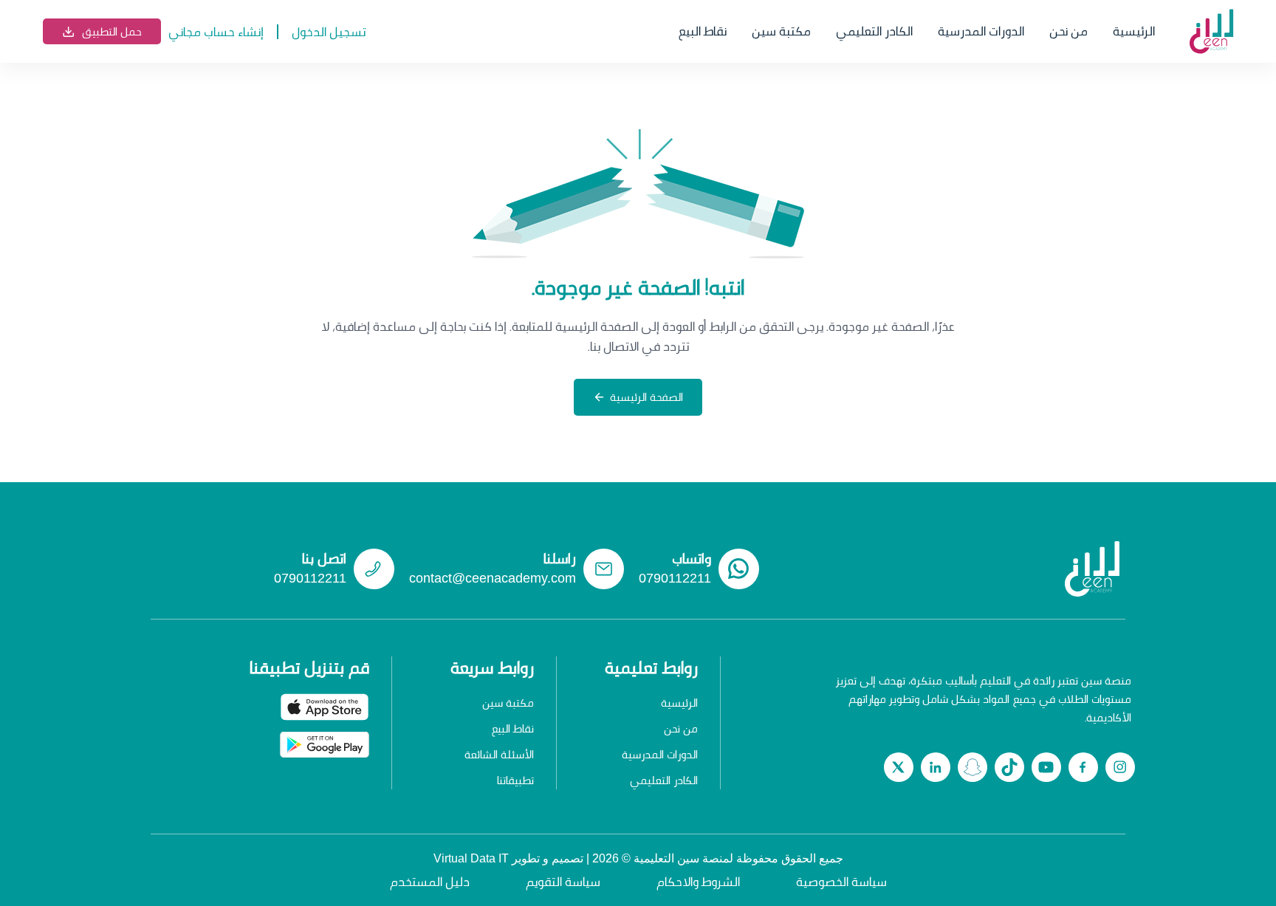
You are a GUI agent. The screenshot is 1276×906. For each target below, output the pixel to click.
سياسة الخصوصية (841, 881)
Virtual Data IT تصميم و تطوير (508, 858)
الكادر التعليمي (874, 31)
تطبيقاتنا (515, 780)
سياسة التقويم (563, 881)
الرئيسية (1134, 31)
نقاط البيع (702, 31)
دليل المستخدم (430, 881)
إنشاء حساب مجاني (216, 31)
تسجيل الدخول (329, 31)
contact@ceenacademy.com (492, 578)
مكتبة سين (781, 31)
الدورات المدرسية (981, 31)
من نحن (1068, 31)
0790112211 (675, 578)
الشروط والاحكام (698, 881)
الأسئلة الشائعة (499, 754)
